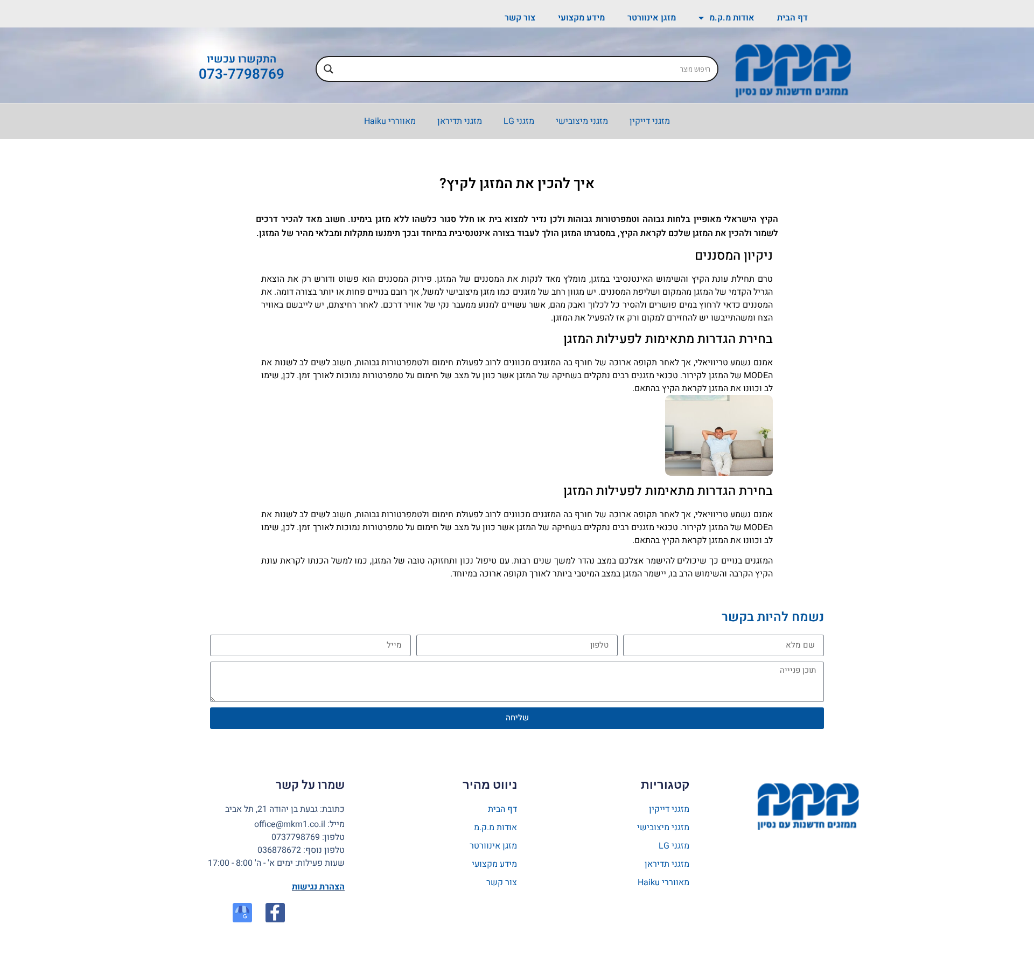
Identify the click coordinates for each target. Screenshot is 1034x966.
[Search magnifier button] (328, 69)
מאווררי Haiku (390, 121)
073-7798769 (241, 74)
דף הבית (792, 17)
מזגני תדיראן (459, 121)
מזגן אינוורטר (651, 17)
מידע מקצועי (581, 17)
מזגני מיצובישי (582, 121)
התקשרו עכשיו (241, 59)
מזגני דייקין (650, 121)
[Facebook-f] (275, 912)
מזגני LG (519, 121)
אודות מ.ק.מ (731, 17)
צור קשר (520, 17)
